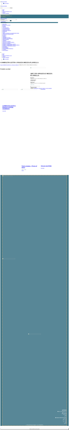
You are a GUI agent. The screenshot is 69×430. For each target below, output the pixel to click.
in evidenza (4, 49)
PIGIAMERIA (4, 46)
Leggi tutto (42, 168)
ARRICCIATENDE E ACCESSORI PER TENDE (10, 33)
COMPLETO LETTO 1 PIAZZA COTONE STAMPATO (9, 107)
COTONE (4, 26)
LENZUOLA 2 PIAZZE (6, 43)
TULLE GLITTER (46, 166)
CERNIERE (4, 36)
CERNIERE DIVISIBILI (6, 37)
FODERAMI (4, 31)
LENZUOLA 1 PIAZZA (6, 41)
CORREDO (4, 40)
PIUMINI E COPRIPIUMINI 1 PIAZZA (9, 44)
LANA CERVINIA (5, 27)
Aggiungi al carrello (33, 87)
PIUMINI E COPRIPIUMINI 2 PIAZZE (9, 45)
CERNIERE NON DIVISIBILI (7, 38)
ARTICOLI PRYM (5, 39)
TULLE (3, 32)
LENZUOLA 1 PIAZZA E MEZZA (8, 42)
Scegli (23, 170)
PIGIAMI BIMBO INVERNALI (7, 48)
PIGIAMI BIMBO (5, 47)
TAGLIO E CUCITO (5, 29)
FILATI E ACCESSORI (6, 25)
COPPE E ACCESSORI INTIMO (8, 34)
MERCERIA (4, 24)
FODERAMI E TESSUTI (6, 30)
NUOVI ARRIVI (5, 50)
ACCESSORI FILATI (6, 28)
